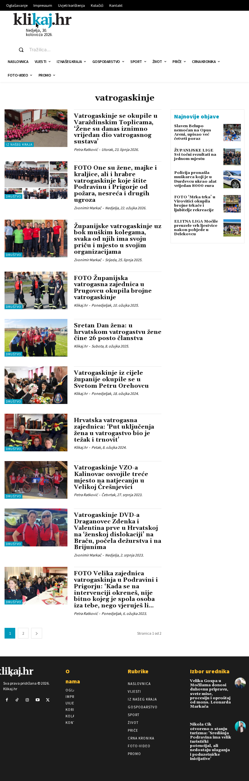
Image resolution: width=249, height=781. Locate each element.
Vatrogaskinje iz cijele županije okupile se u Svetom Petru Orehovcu (111, 379)
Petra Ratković (86, 149)
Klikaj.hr (81, 305)
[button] (36, 50)
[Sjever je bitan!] (42, 20)
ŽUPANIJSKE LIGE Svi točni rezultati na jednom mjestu (195, 154)
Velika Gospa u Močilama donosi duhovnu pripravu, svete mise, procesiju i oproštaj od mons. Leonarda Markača (210, 693)
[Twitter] (47, 700)
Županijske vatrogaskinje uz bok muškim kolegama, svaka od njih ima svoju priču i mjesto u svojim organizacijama (117, 239)
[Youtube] (37, 700)
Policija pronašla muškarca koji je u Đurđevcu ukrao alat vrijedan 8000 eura (195, 179)
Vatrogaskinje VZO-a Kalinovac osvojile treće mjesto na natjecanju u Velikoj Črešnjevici (111, 477)
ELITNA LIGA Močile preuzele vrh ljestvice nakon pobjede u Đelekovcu (196, 228)
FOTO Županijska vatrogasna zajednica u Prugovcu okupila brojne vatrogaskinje (113, 288)
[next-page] (36, 633)
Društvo (13, 196)
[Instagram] (27, 700)
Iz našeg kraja (19, 144)
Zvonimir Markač (87, 207)
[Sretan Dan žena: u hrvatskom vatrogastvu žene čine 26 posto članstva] (36, 338)
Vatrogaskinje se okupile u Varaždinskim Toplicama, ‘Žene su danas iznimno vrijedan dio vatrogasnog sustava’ (116, 128)
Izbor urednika (210, 671)
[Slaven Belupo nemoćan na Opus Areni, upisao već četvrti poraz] (232, 132)
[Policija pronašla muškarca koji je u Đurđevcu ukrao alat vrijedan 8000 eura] (232, 179)
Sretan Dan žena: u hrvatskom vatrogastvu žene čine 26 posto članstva (117, 332)
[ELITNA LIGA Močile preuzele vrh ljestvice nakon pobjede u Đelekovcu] (232, 228)
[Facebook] (6, 700)
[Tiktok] (17, 700)
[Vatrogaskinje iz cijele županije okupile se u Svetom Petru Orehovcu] (36, 385)
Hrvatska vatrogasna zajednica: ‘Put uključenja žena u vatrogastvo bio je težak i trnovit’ (114, 430)
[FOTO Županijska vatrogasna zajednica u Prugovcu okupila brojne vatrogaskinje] (36, 290)
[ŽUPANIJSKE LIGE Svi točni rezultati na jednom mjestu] (232, 157)
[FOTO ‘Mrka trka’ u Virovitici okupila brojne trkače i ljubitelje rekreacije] (232, 204)
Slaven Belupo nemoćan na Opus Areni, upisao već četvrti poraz (192, 132)
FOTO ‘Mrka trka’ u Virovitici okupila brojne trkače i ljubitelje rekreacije (194, 204)
